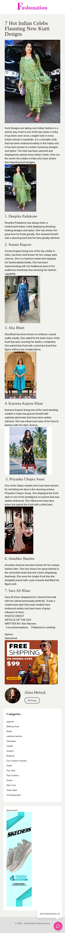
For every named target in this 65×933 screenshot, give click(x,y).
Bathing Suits (12, 726)
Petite (9, 765)
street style (11, 790)
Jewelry (10, 751)
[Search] (59, 7)
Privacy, (40, 923)
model (8, 413)
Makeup (10, 756)
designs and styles (24, 230)
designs (30, 162)
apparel (10, 721)
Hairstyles (11, 741)
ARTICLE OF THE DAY (18, 620)
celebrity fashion (14, 736)
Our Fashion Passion (16, 760)
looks (23, 572)
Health (9, 746)
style (7, 497)
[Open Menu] (5, 7)
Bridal (9, 731)
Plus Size (10, 770)
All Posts (32, 700)
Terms (47, 923)
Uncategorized (13, 795)
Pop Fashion (12, 775)
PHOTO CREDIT (15, 616)
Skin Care (11, 785)
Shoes (9, 780)
